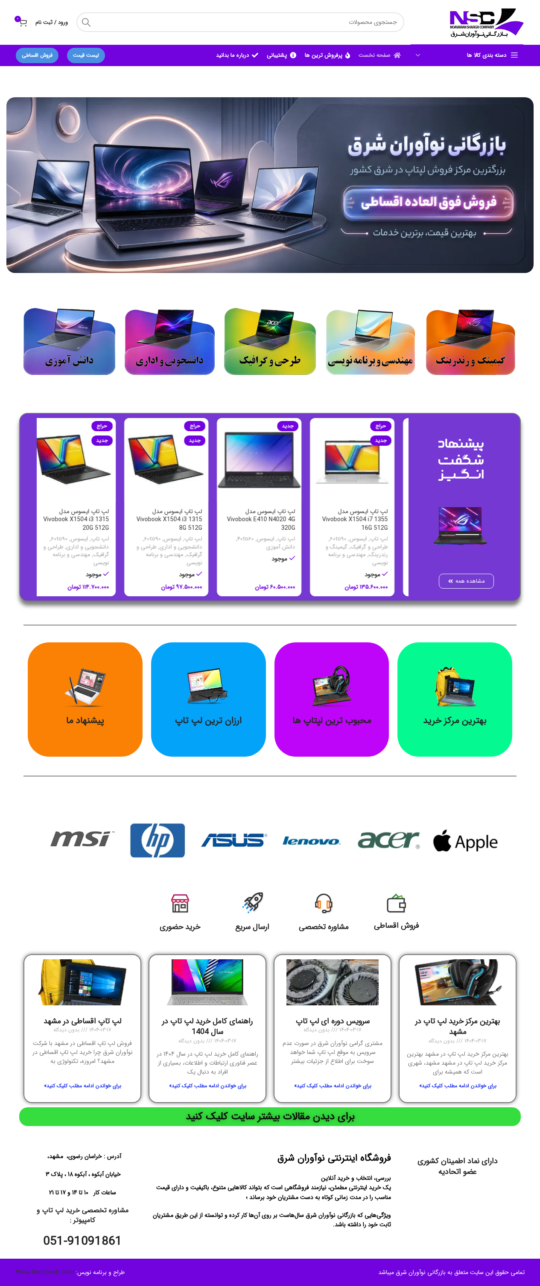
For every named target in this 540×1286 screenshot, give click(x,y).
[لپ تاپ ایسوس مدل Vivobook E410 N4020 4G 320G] (269, 460)
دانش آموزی (290, 547)
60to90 (348, 538)
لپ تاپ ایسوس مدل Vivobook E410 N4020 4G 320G (271, 520)
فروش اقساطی (37, 55)
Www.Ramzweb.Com (45, 1272)
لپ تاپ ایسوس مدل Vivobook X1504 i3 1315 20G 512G (86, 520)
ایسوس (368, 538)
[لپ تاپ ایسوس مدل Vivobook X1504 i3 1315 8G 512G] (176, 460)
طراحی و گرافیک (379, 547)
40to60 (255, 538)
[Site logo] (486, 21)
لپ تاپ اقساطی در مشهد (82, 1021)
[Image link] (471, 337)
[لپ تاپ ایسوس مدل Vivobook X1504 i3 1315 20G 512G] (83, 460)
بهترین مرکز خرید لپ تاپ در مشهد (457, 1026)
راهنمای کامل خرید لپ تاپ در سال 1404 (207, 1026)
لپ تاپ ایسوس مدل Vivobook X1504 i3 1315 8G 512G (179, 520)
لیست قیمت (86, 55)
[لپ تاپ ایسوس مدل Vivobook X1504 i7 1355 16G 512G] (362, 460)
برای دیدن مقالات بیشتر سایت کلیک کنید (270, 1117)
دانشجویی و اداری (190, 547)
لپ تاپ (389, 538)
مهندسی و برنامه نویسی (368, 558)
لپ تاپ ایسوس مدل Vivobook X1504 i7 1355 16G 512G (365, 520)
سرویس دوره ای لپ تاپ (333, 1021)
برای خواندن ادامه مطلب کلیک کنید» (457, 1086)
